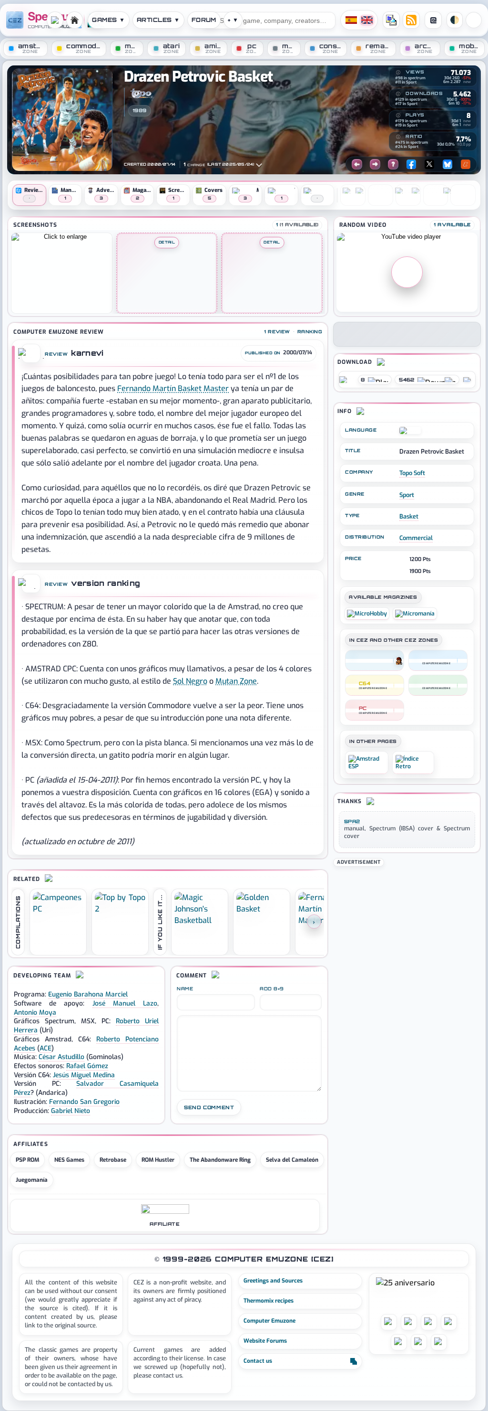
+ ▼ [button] (233, 19)
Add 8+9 (272, 989)
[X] (429, 164)
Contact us (258, 1361)
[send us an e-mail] (391, 20)
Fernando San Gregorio (84, 1101)
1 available (452, 224)
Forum (204, 19)
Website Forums (265, 1341)
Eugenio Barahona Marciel (88, 994)
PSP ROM (27, 1160)
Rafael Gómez (87, 1065)
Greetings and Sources (273, 1280)
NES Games (69, 1160)
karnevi (87, 353)
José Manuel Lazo (124, 1003)
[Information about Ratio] (398, 137)
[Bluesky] (447, 164)
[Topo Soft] (141, 94)
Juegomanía (32, 1180)
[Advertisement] (407, 928)
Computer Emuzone (269, 1321)
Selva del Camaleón (292, 1160)
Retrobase (113, 1160)
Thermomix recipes (269, 1301)
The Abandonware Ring (220, 1160)
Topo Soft (412, 473)
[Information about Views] (398, 72)
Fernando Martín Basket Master (173, 388)
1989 (139, 110)
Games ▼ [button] (108, 19)
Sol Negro (190, 681)
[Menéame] (465, 164)
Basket (408, 516)
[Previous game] (357, 164)
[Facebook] (411, 164)
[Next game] (375, 164)
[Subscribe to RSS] (411, 20)
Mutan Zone (236, 681)
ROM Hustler (158, 1160)
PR (474, 20)
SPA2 (352, 821)
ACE (45, 1048)
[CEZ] (374, 660)
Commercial (416, 538)
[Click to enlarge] (61, 273)
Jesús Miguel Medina (84, 1075)
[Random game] (393, 164)
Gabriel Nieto (70, 1110)
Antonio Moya (35, 1012)
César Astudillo (61, 1056)
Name (185, 989)
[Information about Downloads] (398, 94)
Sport (406, 495)
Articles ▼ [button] (158, 19)
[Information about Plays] (398, 115)
